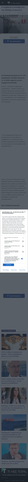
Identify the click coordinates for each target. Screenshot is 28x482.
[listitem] (14, 238)
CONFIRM (8, 264)
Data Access (14, 269)
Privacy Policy (22, 269)
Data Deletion (6, 269)
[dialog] (14, 241)
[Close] (25, 212)
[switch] (22, 241)
